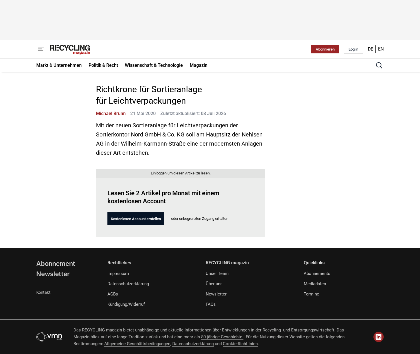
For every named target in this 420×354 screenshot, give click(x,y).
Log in (353, 49)
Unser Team (217, 273)
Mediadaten (315, 283)
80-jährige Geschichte (222, 336)
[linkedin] (378, 337)
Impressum (118, 273)
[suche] (379, 65)
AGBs (112, 294)
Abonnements (317, 273)
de (370, 49)
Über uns (214, 283)
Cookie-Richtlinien (240, 343)
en (381, 49)
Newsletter (53, 273)
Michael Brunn (111, 113)
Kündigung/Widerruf (126, 304)
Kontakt (43, 292)
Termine (311, 294)
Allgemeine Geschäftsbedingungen (137, 343)
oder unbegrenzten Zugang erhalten (199, 218)
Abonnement (55, 263)
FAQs (211, 304)
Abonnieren (325, 49)
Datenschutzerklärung (128, 283)
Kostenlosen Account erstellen (136, 219)
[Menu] (40, 49)
